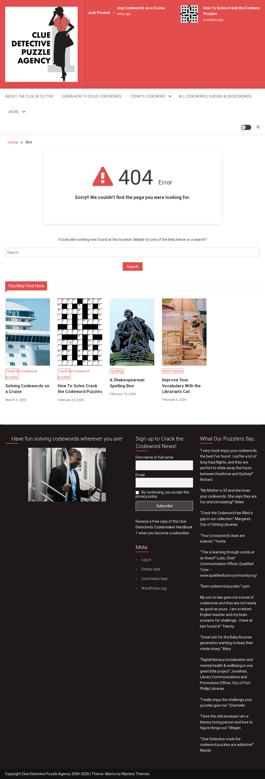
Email (140, 475)
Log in (146, 560)
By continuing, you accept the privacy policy (162, 494)
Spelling (117, 371)
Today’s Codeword (147, 96)
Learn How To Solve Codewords (92, 96)
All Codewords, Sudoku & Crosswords (215, 96)
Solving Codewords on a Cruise (133, 8)
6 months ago (209, 20)
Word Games (173, 371)
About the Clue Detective (29, 96)
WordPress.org (153, 588)
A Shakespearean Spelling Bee (127, 382)
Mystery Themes (135, 774)
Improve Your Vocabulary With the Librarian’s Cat (181, 385)
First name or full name (154, 457)
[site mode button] (246, 127)
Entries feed (150, 569)
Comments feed (154, 579)
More (14, 112)
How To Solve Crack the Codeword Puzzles (80, 388)
